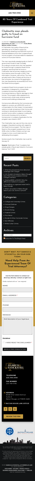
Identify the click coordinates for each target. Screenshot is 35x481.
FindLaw (29, 470)
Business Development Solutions (13, 470)
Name (5, 286)
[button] (32, 13)
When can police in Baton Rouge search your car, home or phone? (16, 189)
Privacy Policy (24, 468)
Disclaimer (6, 338)
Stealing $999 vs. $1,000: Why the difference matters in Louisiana (15, 181)
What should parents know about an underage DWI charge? (17, 170)
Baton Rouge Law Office (17, 403)
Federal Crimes (10, 212)
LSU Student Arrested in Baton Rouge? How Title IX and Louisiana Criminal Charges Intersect (17, 175)
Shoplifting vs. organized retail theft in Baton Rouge (17, 185)
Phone (6, 305)
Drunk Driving (9, 210)
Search (27, 158)
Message (7, 315)
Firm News (28, 43)
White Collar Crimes (9, 45)
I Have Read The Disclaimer (18, 342)
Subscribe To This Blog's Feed (15, 238)
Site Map (15, 468)
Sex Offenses (9, 221)
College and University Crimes (15, 201)
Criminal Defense (11, 204)
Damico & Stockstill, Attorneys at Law (19, 465)
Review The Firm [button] (13, 416)
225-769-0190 (14, 13)
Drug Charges (9, 207)
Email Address (10, 295)
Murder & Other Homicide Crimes (16, 218)
